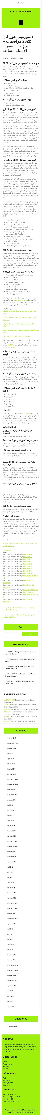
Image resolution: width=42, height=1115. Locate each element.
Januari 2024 (11, 774)
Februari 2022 (11, 893)
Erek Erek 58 (27, 568)
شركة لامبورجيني (19, 300)
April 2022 (10, 882)
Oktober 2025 (11, 738)
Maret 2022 (11, 887)
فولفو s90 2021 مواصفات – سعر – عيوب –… (18, 336)
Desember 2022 (12, 841)
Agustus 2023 (11, 800)
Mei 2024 (10, 753)
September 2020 (12, 980)
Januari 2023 (11, 836)
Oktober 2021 (11, 913)
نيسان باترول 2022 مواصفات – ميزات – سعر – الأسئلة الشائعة (19, 616)
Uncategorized (12, 1026)
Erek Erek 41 (27, 561)
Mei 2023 (10, 815)
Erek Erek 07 (27, 557)
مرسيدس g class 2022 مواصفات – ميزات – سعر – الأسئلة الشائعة (19, 609)
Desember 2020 (12, 965)
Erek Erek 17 (27, 559)
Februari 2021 (11, 955)
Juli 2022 (10, 867)
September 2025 (12, 743)
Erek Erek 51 (27, 564)
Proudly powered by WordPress (16, 1110)
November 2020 (12, 970)
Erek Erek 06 (27, 554)
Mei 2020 (10, 1001)
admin (7, 58)
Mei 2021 (10, 939)
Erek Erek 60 (27, 571)
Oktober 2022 (11, 851)
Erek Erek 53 (27, 566)
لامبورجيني (7, 550)
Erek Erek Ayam (28, 592)
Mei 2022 (10, 877)
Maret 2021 (11, 949)
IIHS (14, 347)
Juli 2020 (10, 991)
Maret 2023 (11, 826)
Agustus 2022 (11, 862)
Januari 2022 (11, 898)
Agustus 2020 (11, 986)
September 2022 (12, 857)
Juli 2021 (10, 929)
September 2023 (12, 795)
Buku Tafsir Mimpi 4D (30, 590)
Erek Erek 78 (27, 573)
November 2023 (12, 784)
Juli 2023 (10, 805)
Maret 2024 (11, 764)
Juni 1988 (10, 1006)
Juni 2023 (10, 810)
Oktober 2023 (11, 789)
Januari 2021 (11, 960)
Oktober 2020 (11, 975)
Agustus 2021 (11, 924)
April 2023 (10, 820)
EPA (15, 369)
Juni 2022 (10, 872)
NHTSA (11, 345)
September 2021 (12, 918)
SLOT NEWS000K (21, 11)
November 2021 (12, 908)
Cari (21, 627)
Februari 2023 (11, 831)
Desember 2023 (12, 779)
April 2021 (10, 944)
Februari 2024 (11, 769)
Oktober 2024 (11, 748)
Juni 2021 (10, 934)
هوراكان (28, 413)
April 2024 (10, 758)
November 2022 (12, 846)
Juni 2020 (10, 996)
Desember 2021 (12, 903)
